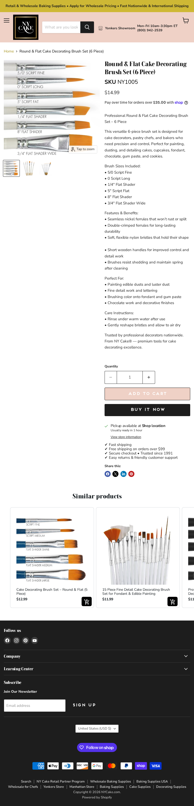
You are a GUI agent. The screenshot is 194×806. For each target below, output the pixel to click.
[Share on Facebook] (108, 474)
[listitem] (52, 557)
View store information (126, 437)
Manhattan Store (81, 787)
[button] (5, 557)
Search (26, 781)
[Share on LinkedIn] (123, 474)
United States (94, 728)
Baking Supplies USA (152, 781)
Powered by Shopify (97, 797)
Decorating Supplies (171, 787)
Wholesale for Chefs (23, 787)
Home (9, 51)
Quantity (111, 366)
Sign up (83, 705)
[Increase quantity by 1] (149, 377)
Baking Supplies (112, 787)
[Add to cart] (87, 601)
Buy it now (147, 410)
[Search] (87, 27)
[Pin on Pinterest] (131, 474)
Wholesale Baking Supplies (110, 781)
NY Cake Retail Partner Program (61, 781)
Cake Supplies (140, 787)
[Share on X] (115, 474)
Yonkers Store (53, 787)
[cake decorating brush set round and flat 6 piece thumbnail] (11, 168)
